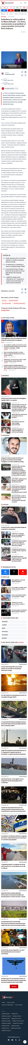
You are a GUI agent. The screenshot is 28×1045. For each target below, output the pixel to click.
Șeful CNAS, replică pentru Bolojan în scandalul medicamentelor (19, 480)
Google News (5, 310)
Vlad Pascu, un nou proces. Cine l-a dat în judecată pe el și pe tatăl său (15, 360)
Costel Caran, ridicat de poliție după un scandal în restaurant (13, 528)
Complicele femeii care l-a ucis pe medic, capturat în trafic (19, 550)
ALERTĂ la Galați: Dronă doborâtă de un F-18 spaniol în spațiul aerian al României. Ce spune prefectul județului (15, 279)
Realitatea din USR (6, 1018)
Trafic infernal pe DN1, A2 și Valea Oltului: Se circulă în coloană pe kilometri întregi (16, 260)
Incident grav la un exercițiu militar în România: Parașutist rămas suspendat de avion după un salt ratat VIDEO (13, 980)
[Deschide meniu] (25, 3)
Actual (11, 14)
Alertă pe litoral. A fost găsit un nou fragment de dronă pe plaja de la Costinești (12, 780)
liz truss (4, 300)
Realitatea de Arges (15, 1025)
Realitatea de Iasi (5, 1028)
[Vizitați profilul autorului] (2, 73)
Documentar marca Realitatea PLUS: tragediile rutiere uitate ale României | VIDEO (19, 559)
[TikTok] (24, 10)
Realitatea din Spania (6, 1030)
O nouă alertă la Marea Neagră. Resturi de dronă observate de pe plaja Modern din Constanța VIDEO (15, 271)
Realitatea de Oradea (6, 1021)
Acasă (4, 14)
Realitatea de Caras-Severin (18, 1021)
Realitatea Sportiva (6, 1013)
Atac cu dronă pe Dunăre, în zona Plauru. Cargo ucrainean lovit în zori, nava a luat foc (14, 354)
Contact (3, 1002)
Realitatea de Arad (6, 1025)
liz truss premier (6, 303)
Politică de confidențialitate (7, 1004)
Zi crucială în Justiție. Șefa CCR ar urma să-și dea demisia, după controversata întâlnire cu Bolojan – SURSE (15, 346)
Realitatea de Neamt (17, 1016)
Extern (2, 342)
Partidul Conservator (19, 303)
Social (5, 357)
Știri (7, 14)
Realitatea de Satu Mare (16, 1028)
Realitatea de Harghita (6, 1023)
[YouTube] (11, 10)
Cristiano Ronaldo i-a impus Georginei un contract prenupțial (18, 430)
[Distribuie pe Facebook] (25, 72)
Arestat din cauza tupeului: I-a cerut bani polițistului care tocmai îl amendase (12, 952)
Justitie (6, 362)
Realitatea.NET (10, 74)
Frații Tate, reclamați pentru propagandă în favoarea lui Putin (18, 535)
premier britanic (13, 300)
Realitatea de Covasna (16, 1018)
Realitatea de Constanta (18, 1023)
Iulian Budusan (23, 664)
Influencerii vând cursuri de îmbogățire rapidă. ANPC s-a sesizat (13, 399)
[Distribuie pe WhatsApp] (22, 75)
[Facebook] (4, 10)
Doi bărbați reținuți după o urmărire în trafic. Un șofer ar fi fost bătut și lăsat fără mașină (19, 543)
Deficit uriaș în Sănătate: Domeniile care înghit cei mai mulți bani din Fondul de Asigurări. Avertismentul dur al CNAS (19, 489)
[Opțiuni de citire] (25, 1041)
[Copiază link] (22, 72)
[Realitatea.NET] (7, 3)
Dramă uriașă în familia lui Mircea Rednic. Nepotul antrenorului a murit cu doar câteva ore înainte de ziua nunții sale (15, 368)
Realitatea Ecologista (6, 1016)
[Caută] (21, 3)
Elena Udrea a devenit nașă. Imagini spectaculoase (18, 423)
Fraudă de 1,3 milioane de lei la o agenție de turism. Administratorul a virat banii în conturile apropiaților (14, 838)
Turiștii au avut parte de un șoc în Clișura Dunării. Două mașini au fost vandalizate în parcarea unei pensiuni (13, 809)
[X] (17, 10)
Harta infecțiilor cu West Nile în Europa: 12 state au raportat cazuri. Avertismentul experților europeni (19, 499)
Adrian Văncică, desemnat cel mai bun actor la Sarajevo (19, 416)
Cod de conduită (18, 1004)
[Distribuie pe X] (25, 75)
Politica (6, 349)
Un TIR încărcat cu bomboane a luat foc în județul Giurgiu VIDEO (15, 265)
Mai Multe (14, 986)
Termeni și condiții (11, 1002)
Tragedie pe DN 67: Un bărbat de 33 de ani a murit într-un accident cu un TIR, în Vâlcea (13, 866)
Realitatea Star (15, 1013)
